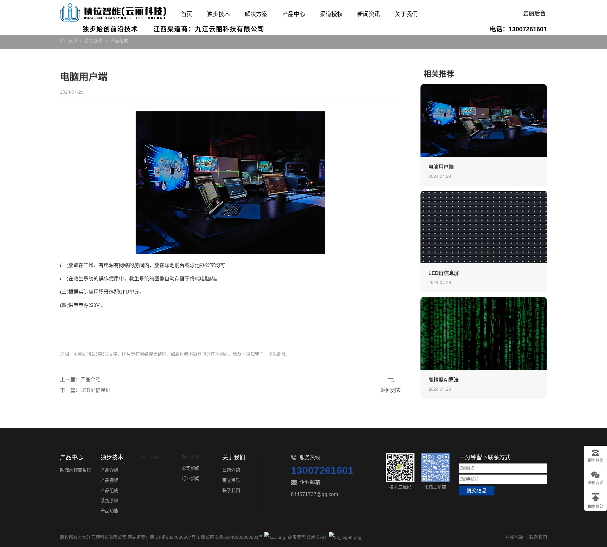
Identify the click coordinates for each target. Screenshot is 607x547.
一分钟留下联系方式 (485, 457)
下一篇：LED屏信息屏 (85, 390)
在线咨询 (514, 537)
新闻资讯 (368, 14)
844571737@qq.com (314, 494)
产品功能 (109, 510)
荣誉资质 (231, 480)
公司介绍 (231, 470)
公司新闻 (190, 468)
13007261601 (322, 470)
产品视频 (109, 480)
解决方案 (256, 14)
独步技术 (218, 14)
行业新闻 (190, 478)
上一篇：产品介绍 (80, 379)
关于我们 (406, 14)
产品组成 (119, 40)
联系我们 (231, 490)
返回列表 (391, 390)
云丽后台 (534, 13)
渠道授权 (331, 14)
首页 (186, 14)
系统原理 (109, 500)
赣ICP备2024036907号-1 (175, 537)
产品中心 (293, 14)
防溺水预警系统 (75, 470)
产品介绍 (109, 470)
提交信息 (477, 490)
